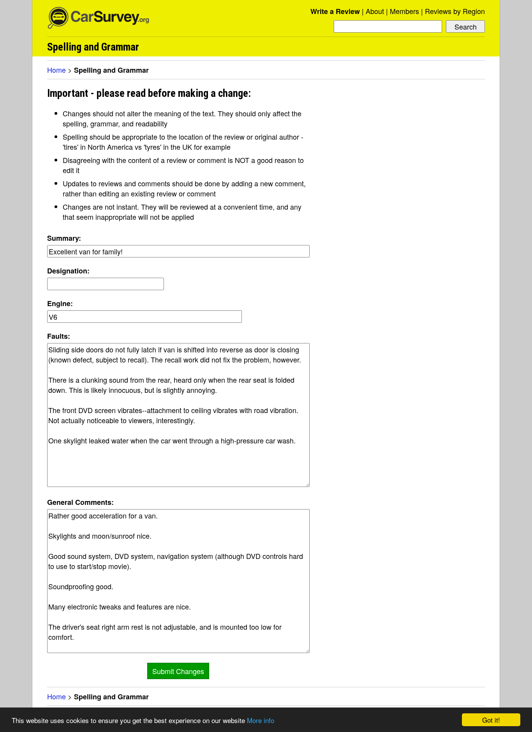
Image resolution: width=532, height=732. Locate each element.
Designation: (68, 271)
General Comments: (80, 502)
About (375, 11)
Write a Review (335, 11)
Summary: (64, 238)
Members (404, 11)
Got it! (491, 720)
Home (56, 70)
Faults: (58, 336)
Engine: (60, 303)
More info (260, 720)
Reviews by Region (455, 11)
